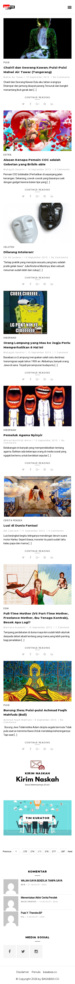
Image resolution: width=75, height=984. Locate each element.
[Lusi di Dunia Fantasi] (37, 496)
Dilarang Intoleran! (18, 252)
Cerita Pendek (12, 520)
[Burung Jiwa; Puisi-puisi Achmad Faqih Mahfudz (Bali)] (37, 681)
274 (32, 851)
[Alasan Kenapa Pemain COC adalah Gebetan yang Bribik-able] (37, 130)
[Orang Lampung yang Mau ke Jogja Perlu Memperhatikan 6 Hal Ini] (37, 312)
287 (63, 851)
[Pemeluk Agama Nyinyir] (37, 406)
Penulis (36, 972)
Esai (6, 608)
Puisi (6, 62)
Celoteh (8, 247)
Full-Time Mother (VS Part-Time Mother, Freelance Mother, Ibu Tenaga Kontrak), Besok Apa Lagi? (36, 618)
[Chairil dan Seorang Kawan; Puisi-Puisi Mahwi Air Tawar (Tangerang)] (37, 38)
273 (25, 851)
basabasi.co (50, 972)
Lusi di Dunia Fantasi (20, 525)
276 (46, 851)
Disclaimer (22, 972)
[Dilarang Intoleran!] (37, 223)
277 (54, 851)
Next (70, 851)
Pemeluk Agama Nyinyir (23, 435)
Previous (7, 851)
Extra (7, 155)
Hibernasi (9, 338)
